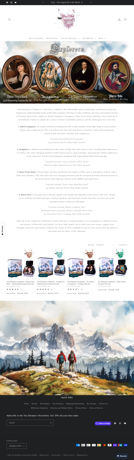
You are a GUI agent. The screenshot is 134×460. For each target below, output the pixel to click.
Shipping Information (75, 404)
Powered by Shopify (30, 455)
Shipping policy (82, 455)
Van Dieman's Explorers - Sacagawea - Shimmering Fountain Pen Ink (51, 283)
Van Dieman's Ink (18, 455)
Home (26, 404)
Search (34, 404)
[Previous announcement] (43, 2)
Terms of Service (96, 408)
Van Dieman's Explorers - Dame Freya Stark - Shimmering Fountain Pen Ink (21, 283)
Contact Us (103, 404)
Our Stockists (58, 404)
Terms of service (68, 455)
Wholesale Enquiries (39, 408)
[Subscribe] (51, 423)
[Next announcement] (91, 2)
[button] (9, 20)
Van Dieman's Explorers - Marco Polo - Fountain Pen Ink (112, 283)
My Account (91, 404)
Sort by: (91, 245)
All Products (45, 404)
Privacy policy (56, 455)
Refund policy (44, 455)
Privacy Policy (81, 408)
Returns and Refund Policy (62, 408)
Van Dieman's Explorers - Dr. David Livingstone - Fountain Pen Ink (80, 283)
